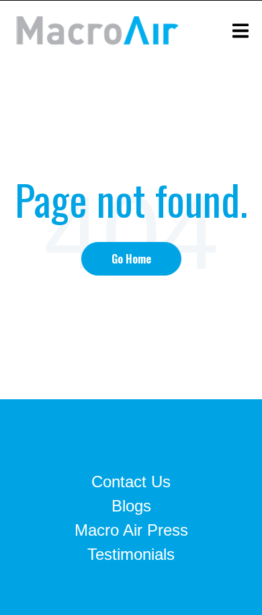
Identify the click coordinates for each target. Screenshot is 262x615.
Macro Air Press (131, 530)
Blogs (131, 506)
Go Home (131, 259)
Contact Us (131, 482)
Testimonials (131, 554)
